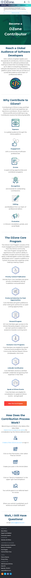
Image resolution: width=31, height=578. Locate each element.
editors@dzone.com (17, 523)
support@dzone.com (6, 570)
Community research (6, 535)
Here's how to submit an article (14, 430)
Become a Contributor (6, 547)
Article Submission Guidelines (8, 545)
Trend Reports (11, 5)
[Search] (28, 2)
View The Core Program (15, 403)
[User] (25, 2)
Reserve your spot (15, 12)
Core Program (4, 549)
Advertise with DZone (6, 540)
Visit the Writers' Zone (6, 551)
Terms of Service (5, 557)
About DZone (4, 531)
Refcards (3, 5)
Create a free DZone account (12, 442)
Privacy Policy (4, 559)
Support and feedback (6, 533)
